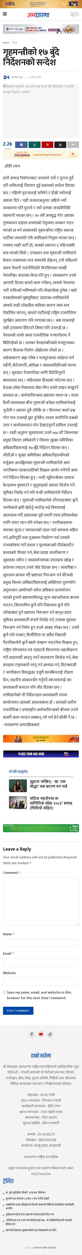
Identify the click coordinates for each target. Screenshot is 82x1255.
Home (6, 43)
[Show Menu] (5, 14)
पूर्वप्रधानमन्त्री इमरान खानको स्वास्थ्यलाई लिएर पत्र (30, 1214)
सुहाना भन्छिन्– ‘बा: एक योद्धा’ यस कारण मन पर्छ (48, 784)
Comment (12, 873)
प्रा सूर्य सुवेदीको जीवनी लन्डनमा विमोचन (26, 1192)
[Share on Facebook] (21, 145)
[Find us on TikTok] (50, 1035)
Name (9, 934)
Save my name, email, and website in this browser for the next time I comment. (39, 995)
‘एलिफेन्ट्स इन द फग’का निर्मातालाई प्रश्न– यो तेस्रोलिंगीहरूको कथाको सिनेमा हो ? (39, 1222)
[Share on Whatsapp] (34, 145)
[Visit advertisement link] (41, 4)
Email (8, 954)
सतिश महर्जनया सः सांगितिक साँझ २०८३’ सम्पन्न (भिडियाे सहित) (51, 803)
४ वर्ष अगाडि (35, 77)
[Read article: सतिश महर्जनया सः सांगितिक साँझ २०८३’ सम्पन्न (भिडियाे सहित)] (18, 802)
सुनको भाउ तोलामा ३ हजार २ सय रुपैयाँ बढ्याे (27, 1198)
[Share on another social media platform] (73, 145)
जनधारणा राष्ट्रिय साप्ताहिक (45, 1248)
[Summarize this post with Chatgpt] (60, 145)
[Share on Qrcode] (47, 145)
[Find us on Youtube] (41, 1034)
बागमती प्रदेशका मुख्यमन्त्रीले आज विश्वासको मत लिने (31, 1230)
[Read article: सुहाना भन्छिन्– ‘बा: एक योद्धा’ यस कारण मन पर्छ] (18, 785)
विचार (14, 43)
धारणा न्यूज (17, 77)
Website (9, 973)
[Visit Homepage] (38, 14)
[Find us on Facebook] (32, 1034)
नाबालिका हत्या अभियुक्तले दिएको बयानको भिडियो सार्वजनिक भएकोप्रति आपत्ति (40, 1206)
